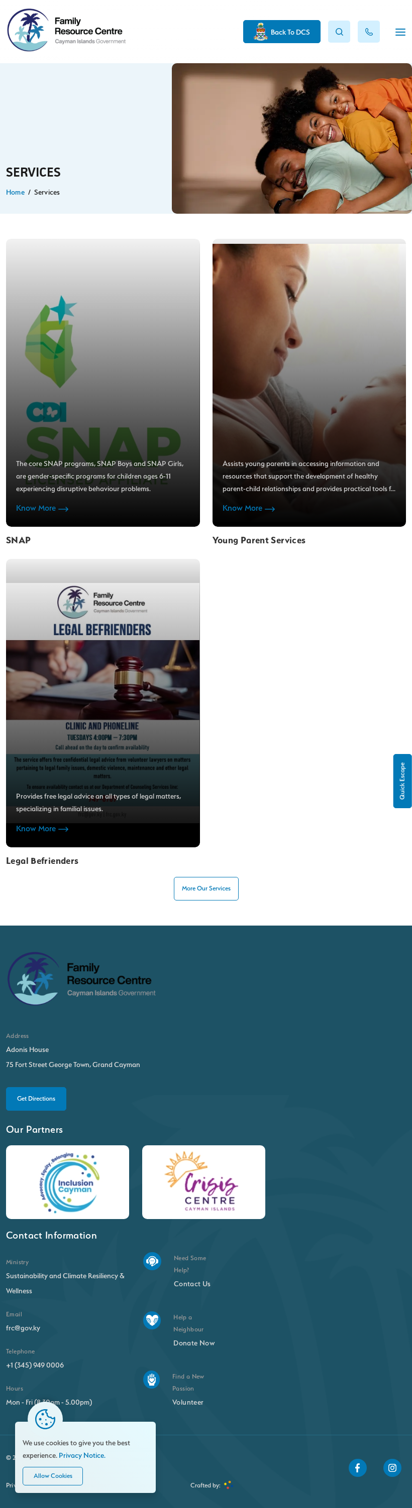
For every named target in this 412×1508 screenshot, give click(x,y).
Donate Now (194, 1342)
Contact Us (192, 1283)
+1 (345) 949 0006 (35, 1365)
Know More (36, 508)
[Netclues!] (228, 1485)
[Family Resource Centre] (66, 49)
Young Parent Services (259, 540)
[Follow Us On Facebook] (358, 1468)
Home (15, 192)
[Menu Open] (400, 32)
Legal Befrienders (42, 860)
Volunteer (187, 1402)
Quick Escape (402, 781)
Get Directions (36, 1098)
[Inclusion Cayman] (67, 1182)
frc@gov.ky (23, 1327)
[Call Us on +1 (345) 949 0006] (369, 32)
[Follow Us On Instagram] (392, 1468)
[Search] (339, 32)
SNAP (18, 540)
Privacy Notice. (82, 1455)
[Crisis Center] (203, 1182)
